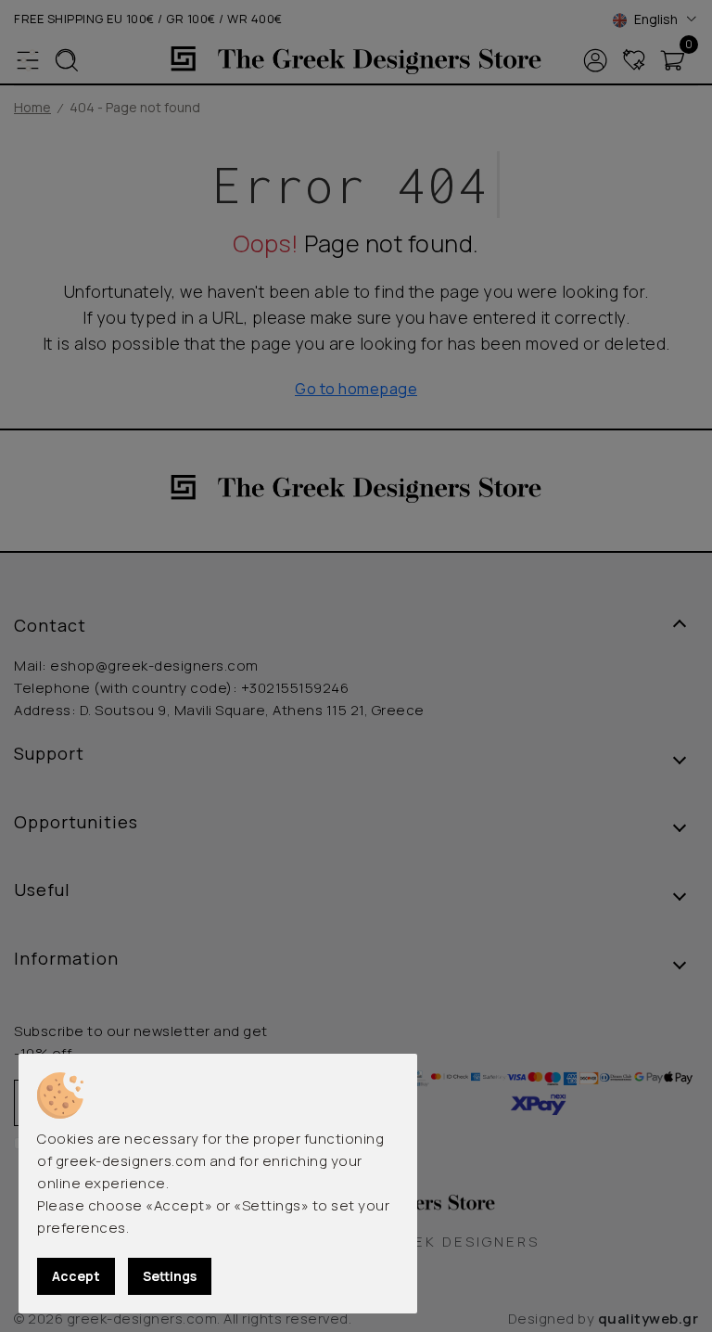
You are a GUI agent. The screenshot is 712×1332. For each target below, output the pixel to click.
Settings (170, 1276)
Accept (76, 1276)
